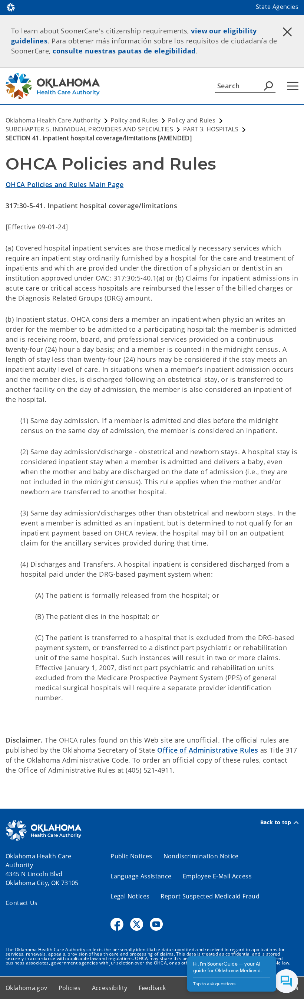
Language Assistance (140, 876)
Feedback (152, 988)
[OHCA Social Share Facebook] (116, 924)
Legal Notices (129, 896)
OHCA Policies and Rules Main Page (64, 184)
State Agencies (277, 7)
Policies (70, 988)
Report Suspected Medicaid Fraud (210, 896)
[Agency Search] (268, 85)
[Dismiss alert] (287, 31)
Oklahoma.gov (26, 988)
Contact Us (22, 903)
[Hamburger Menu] (292, 86)
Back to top (275, 822)
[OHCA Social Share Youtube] (156, 924)
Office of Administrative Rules (207, 750)
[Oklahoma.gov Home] (11, 6)
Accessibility (110, 988)
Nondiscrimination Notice (201, 856)
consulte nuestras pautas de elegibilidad (124, 50)
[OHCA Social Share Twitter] (136, 924)
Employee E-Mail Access (217, 876)
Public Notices (131, 856)
